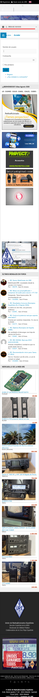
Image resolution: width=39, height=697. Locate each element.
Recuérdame (9, 65)
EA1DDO (15, 299)
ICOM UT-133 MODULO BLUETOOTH (15, 392)
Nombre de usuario (9, 47)
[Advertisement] (20, 224)
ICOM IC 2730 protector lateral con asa (15, 419)
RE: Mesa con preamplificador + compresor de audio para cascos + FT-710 (22, 292)
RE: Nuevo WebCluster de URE (20, 280)
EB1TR (14, 287)
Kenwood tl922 (7, 557)
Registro (10, 74)
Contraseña (7, 56)
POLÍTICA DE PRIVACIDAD (21, 676)
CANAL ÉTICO (30, 677)
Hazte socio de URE (20, 2)
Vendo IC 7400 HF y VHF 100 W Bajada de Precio (19, 474)
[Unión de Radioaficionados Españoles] (19, 18)
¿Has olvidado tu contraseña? (17, 77)
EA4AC (14, 312)
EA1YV (14, 324)
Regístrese (6, 2)
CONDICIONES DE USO (6, 676)
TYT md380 (6, 583)
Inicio (9, 35)
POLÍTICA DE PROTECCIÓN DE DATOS (15, 677)
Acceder (6, 70)
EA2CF (14, 348)
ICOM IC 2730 (7, 501)
